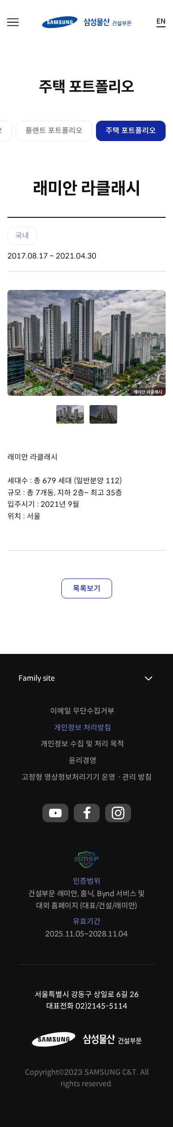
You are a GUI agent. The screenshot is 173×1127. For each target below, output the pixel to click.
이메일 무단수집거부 (82, 711)
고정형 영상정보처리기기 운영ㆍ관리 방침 (87, 777)
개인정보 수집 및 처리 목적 (82, 744)
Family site (36, 678)
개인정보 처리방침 (82, 728)
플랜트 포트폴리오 (54, 130)
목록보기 (87, 588)
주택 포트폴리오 (131, 130)
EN (161, 21)
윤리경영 (82, 760)
